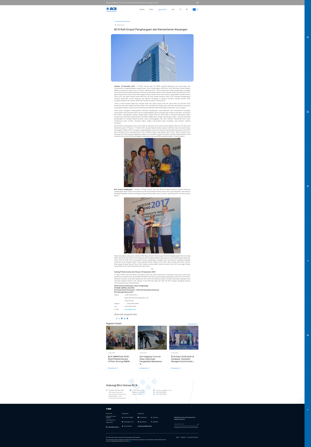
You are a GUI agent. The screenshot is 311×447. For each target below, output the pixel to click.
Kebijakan (183, 437)
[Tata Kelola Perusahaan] (308, 186)
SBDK (177, 437)
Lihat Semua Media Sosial (145, 426)
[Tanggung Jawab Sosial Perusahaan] (308, 335)
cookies (150, 2)
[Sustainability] (308, 261)
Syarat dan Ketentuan (193, 437)
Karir (173, 9)
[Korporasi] (308, 37)
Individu (141, 9)
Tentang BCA (162, 9)
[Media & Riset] (308, 409)
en (197, 9)
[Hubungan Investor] (308, 112)
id (194, 9)
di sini (129, 441)
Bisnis (151, 9)
